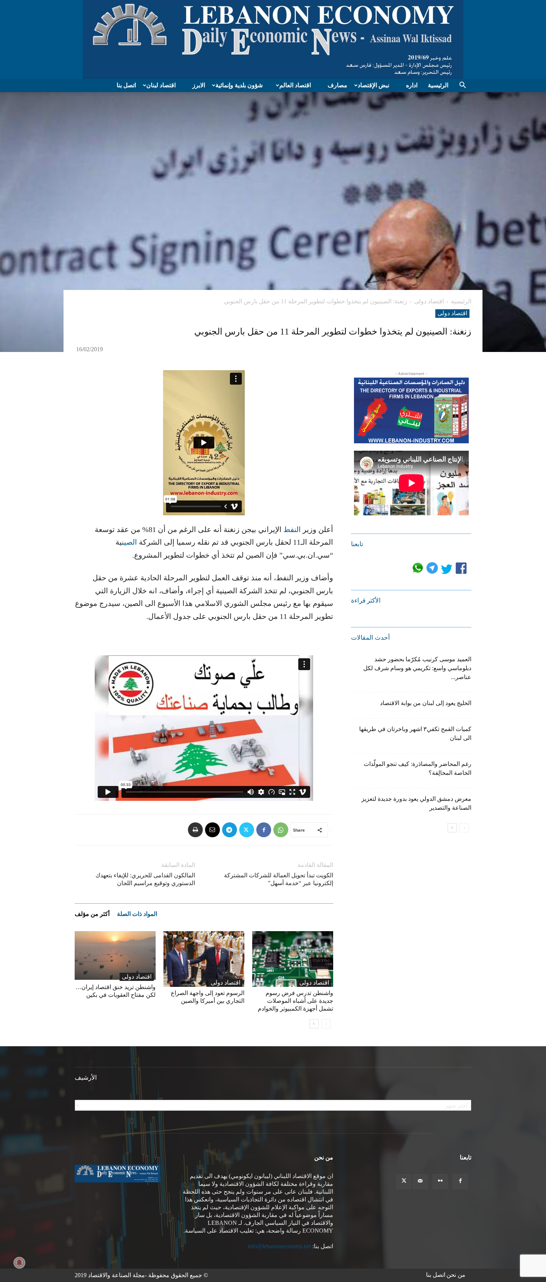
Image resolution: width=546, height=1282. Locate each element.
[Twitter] (246, 829)
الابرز (198, 85)
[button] (462, 86)
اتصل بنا (126, 85)
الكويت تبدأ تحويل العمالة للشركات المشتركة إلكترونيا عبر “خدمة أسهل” (278, 879)
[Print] (195, 829)
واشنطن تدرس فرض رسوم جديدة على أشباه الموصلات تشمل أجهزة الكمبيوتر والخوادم (295, 1001)
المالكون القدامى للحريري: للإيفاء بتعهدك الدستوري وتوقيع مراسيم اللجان (145, 879)
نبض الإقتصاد (373, 85)
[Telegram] (229, 829)
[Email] (212, 829)
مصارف (337, 85)
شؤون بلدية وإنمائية (239, 85)
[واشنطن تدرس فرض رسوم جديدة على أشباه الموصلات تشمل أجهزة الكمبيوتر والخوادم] (292, 959)
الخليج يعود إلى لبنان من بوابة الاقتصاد (425, 703)
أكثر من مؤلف (92, 914)
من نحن (455, 1275)
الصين (129, 542)
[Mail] (420, 1181)
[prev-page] (326, 1023)
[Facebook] (263, 829)
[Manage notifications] (19, 1263)
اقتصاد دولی (429, 301)
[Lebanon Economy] (273, 39)
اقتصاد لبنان (161, 85)
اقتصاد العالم (295, 85)
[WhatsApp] (280, 829)
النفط (292, 529)
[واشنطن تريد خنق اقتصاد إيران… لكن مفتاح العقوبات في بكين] (115, 956)
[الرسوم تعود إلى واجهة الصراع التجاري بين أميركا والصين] (203, 959)
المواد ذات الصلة (137, 914)
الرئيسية (438, 85)
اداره (411, 85)
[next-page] (314, 1023)
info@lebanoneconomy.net (279, 1246)
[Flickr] (440, 1181)
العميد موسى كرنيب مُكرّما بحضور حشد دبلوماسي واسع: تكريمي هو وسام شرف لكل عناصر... (417, 668)
